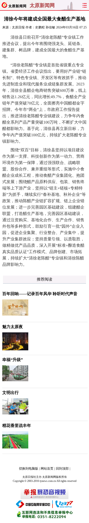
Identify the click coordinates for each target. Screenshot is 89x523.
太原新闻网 (42, 5)
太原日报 (18, 27)
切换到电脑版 (28, 468)
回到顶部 (62, 468)
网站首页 (47, 468)
